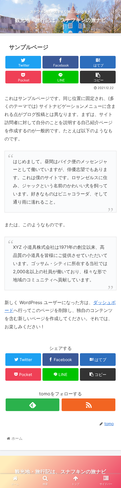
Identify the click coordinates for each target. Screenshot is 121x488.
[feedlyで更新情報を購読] (32, 404)
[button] (109, 462)
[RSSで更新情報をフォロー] (88, 404)
